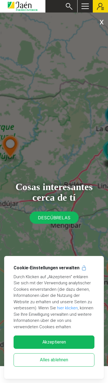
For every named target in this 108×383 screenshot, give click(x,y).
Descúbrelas (54, 217)
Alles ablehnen (54, 359)
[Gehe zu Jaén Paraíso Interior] (22, 6)
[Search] (69, 6)
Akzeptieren (54, 342)
